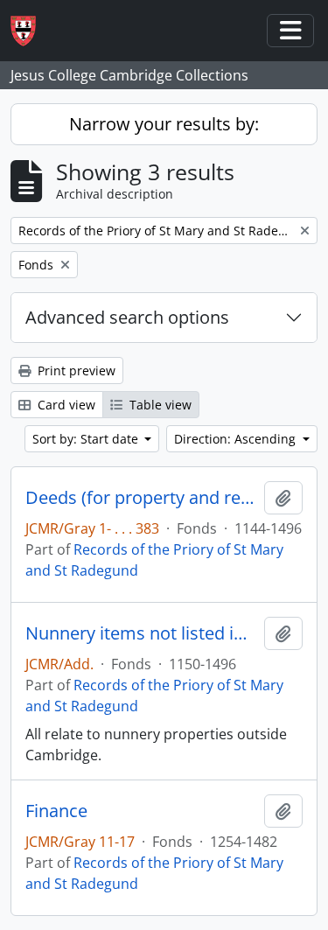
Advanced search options (127, 317)
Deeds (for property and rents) (141, 497)
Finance (56, 811)
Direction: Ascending (236, 438)
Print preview (74, 370)
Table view (159, 404)
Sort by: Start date (87, 438)
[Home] (30, 31)
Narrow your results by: (164, 124)
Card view (64, 404)
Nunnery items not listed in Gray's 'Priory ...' (141, 633)
